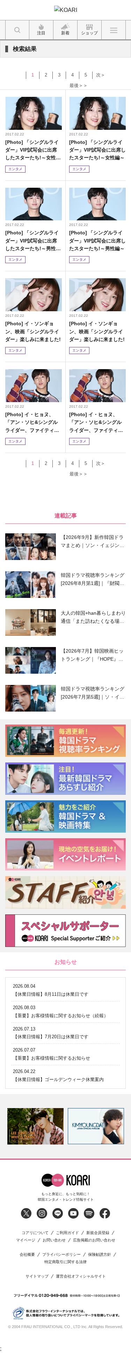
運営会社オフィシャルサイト (81, 1276)
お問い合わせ (54, 1240)
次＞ (100, 75)
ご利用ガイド (67, 1233)
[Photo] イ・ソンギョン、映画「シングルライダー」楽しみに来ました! (33, 331)
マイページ (25, 1240)
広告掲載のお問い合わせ (94, 1240)
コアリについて (35, 1233)
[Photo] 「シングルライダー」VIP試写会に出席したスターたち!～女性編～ (33, 150)
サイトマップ (37, 1276)
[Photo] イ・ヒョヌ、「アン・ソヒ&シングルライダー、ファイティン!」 (31, 423)
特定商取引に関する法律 (65, 1262)
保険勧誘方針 (99, 1255)
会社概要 (27, 1255)
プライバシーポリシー (61, 1255)
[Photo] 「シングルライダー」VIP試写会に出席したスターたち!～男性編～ (33, 241)
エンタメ (15, 169)
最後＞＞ (79, 85)
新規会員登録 (97, 1233)
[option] (35, 1126)
